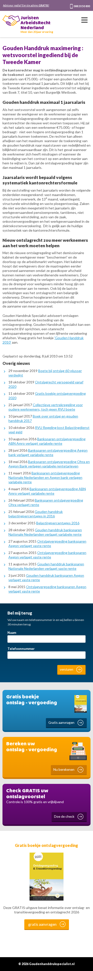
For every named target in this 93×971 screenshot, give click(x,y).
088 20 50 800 (82, 6)
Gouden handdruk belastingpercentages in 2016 (35, 513)
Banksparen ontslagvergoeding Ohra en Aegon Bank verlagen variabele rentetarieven (49, 464)
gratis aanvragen (42, 924)
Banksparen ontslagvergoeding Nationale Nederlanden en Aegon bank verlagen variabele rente (45, 477)
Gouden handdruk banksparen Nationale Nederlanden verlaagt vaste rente (46, 566)
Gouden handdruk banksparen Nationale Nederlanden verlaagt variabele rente (45, 532)
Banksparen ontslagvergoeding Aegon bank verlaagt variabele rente (48, 452)
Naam (11, 633)
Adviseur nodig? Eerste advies (26, 5)
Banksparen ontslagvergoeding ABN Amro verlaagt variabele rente (47, 441)
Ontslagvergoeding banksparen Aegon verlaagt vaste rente (47, 543)
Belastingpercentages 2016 (57, 523)
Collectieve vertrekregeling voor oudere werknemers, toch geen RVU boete (45, 407)
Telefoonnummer (21, 649)
